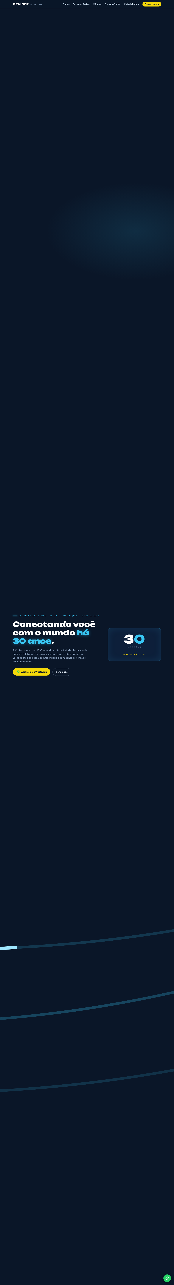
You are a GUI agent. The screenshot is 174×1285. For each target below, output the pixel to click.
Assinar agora (152, 4)
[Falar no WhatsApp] (167, 1278)
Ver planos (62, 672)
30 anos (97, 4)
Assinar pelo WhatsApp (34, 672)
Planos (66, 4)
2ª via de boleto (131, 4)
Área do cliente (112, 4)
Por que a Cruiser (81, 4)
